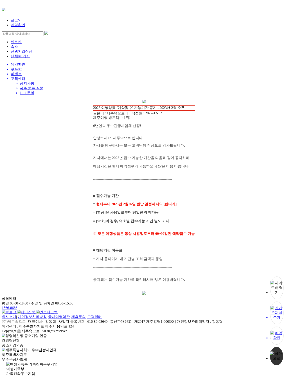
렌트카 (16, 42)
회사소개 (9, 317)
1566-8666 (9, 308)
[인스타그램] (47, 312)
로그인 (16, 20)
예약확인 (18, 25)
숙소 (14, 46)
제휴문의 (78, 317)
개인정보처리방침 (32, 317)
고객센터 (94, 317)
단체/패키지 (20, 56)
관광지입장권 (21, 51)
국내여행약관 (59, 317)
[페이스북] (26, 312)
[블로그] (9, 312)
